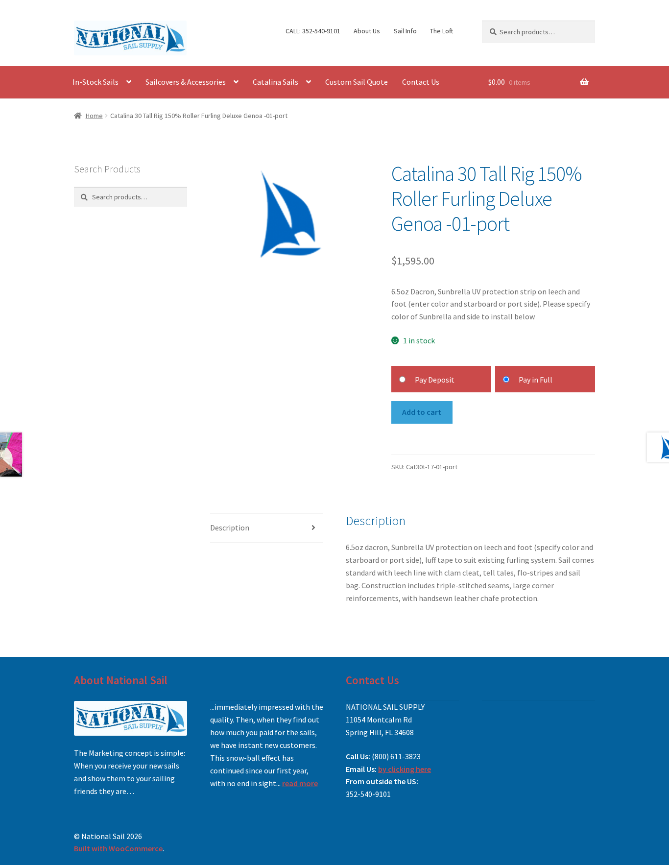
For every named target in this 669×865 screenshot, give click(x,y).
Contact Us (420, 82)
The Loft (441, 30)
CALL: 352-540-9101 (313, 30)
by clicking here (404, 769)
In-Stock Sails (95, 82)
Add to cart (421, 412)
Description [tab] (229, 527)
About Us (367, 30)
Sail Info (405, 30)
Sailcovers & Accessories (185, 82)
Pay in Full (535, 379)
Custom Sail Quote (356, 82)
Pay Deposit (434, 379)
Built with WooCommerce (118, 848)
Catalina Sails (275, 82)
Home (94, 115)
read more (300, 783)
